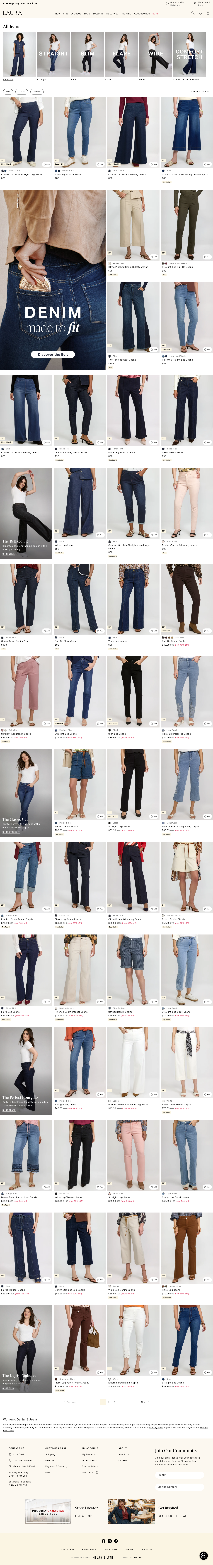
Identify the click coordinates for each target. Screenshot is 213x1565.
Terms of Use (110, 1549)
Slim (73, 80)
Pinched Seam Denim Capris (17, 919)
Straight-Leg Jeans (66, 734)
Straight (41, 80)
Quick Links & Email (24, 1466)
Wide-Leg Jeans (64, 545)
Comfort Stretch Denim (186, 80)
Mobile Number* (168, 1487)
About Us (124, 1454)
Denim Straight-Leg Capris (70, 1290)
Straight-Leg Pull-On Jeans (177, 267)
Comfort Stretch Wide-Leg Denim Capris (185, 174)
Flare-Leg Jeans (10, 1012)
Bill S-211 (147, 1549)
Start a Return (90, 1466)
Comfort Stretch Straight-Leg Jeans (21, 174)
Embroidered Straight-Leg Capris (180, 827)
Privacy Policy (89, 1549)
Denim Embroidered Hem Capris (19, 1197)
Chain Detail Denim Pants (15, 641)
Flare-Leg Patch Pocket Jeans (72, 1383)
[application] (203, 1555)
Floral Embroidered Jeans (176, 734)
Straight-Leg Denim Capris (16, 734)
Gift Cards (88, 1472)
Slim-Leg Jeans (117, 734)
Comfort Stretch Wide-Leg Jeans (127, 174)
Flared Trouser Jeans (13, 1290)
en (135, 1557)
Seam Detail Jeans (172, 452)
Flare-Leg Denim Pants (68, 919)
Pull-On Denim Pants (173, 641)
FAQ (47, 1472)
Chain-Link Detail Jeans (175, 1197)
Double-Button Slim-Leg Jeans (179, 545)
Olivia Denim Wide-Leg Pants (124, 919)
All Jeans (8, 80)
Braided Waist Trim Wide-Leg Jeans (128, 1105)
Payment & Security (56, 1466)
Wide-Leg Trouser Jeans (68, 1197)
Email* (162, 1475)
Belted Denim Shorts (66, 827)
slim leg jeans (156, 1428)
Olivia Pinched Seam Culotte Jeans (128, 267)
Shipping (50, 1454)
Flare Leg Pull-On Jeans (122, 452)
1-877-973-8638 (22, 1460)
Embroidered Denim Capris (123, 1383)
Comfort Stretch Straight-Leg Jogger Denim (129, 547)
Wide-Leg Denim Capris (121, 1290)
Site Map (129, 1549)
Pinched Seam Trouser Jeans (71, 1012)
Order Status (89, 1460)
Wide (142, 80)
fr (140, 1557)
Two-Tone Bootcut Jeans (122, 360)
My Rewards (89, 1454)
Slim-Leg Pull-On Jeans (68, 174)
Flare (108, 80)
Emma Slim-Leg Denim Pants (71, 452)
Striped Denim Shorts (120, 1012)
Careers (123, 1460)
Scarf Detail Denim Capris (176, 1105)
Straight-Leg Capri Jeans (176, 1012)
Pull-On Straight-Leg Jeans (177, 360)
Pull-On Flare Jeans (66, 641)
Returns (49, 1460)
